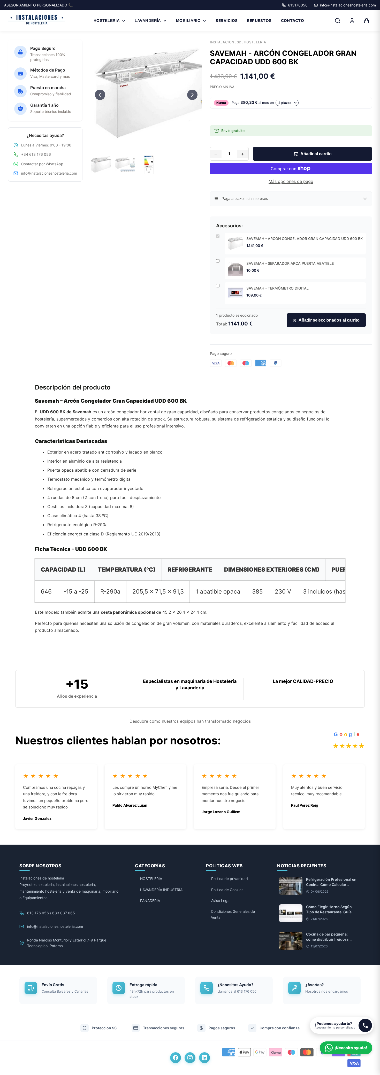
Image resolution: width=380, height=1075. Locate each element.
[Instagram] (190, 1057)
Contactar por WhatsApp (42, 164)
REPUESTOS (259, 20)
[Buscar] (337, 20)
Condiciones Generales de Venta (233, 914)
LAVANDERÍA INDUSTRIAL (162, 889)
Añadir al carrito (316, 154)
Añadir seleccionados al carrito (329, 320)
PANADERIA (150, 900)
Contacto (292, 20)
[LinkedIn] (204, 1057)
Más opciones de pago (291, 181)
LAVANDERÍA (148, 20)
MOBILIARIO (188, 20)
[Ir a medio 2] (146, 145)
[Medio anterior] (100, 95)
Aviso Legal (220, 900)
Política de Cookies (227, 889)
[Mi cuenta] (352, 20)
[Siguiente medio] (192, 95)
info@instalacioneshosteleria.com (49, 173)
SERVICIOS (227, 20)
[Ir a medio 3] (150, 145)
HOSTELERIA (107, 20)
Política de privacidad (229, 878)
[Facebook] (175, 1057)
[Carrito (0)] (366, 20)
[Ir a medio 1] (141, 145)
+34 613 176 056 (36, 154)
